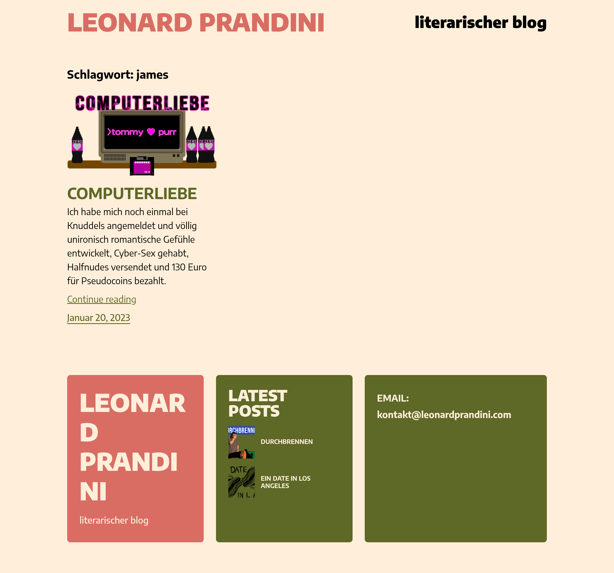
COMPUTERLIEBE (132, 193)
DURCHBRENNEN (287, 441)
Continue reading (101, 299)
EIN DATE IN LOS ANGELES (286, 481)
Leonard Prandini (196, 21)
